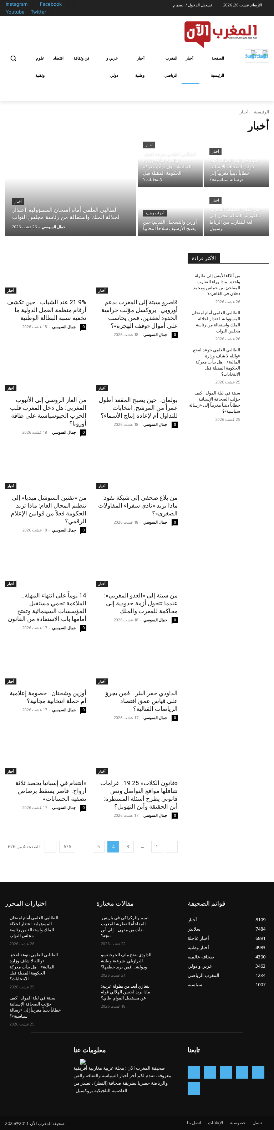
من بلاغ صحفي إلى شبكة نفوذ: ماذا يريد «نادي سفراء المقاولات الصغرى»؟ (138, 505)
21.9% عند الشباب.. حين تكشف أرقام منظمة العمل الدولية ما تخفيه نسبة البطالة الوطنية (46, 310)
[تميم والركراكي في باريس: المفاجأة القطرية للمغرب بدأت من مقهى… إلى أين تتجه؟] (165, 923)
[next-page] (50, 846)
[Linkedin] (210, 1072)
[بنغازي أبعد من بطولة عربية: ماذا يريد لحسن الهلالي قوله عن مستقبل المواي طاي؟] (165, 992)
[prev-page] (172, 846)
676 (67, 847)
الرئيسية (261, 112)
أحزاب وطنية (155, 213)
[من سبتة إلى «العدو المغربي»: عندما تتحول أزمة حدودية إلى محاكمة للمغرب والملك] (137, 566)
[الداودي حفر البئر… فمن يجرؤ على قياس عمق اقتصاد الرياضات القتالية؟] (137, 664)
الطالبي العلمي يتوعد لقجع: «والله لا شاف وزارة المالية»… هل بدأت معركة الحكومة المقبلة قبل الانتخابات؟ (216, 361)
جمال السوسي (155, 334)
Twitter (38, 12)
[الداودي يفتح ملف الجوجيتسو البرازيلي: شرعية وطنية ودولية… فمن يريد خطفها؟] (165, 960)
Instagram (16, 4)
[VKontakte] (194, 1088)
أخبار (18, 201)
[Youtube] (27, 12)
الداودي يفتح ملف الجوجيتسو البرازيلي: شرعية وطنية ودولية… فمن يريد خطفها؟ (126, 960)
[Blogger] (258, 1072)
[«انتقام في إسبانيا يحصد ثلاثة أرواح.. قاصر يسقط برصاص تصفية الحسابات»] (45, 754)
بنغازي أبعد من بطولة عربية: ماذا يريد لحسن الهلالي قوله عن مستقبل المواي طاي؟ (125, 992)
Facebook (51, 4)
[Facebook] (70, 4)
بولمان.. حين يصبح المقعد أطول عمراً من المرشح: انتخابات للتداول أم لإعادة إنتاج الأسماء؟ (138, 407)
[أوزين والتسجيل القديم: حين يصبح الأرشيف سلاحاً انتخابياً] (170, 212)
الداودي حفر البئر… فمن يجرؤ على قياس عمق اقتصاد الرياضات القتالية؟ (142, 700)
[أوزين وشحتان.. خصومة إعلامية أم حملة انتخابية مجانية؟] (45, 664)
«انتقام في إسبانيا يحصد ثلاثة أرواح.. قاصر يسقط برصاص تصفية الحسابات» (50, 790)
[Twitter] (55, 12)
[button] (13, 58)
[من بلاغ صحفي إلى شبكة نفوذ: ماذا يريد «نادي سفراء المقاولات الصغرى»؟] (137, 468)
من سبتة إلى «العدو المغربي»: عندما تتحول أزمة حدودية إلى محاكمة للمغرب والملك (141, 603)
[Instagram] (36, 4)
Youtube (15, 12)
